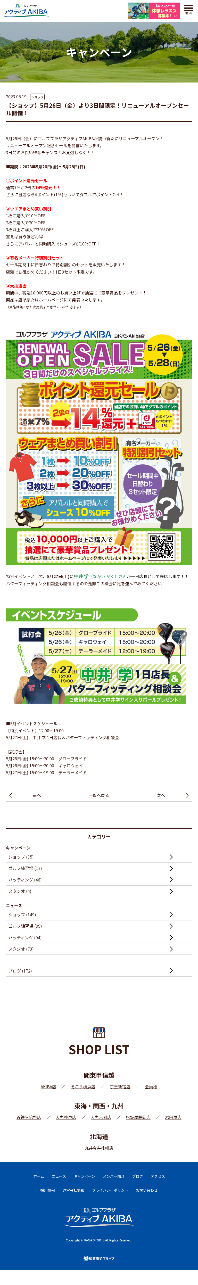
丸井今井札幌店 (99, 1148)
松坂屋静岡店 (138, 1117)
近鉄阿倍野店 (28, 1117)
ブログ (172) (20, 971)
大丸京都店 (101, 1117)
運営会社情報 (73, 1190)
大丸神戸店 (66, 1117)
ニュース (59, 1176)
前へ (37, 795)
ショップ (37, 97)
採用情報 (47, 1190)
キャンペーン (84, 1176)
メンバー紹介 (114, 1176)
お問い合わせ (147, 1190)
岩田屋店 (173, 1117)
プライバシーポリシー (110, 1190)
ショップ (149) (22, 914)
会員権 (151, 1086)
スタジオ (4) (20, 891)
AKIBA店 (48, 1086)
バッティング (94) (25, 937)
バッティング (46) (25, 880)
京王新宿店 (120, 1086)
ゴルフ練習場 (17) (25, 868)
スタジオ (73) (21, 949)
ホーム (38, 1176)
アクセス (158, 1176)
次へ (161, 795)
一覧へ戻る (98, 795)
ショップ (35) (21, 857)
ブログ (137, 1176)
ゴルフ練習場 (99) (25, 926)
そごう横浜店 (83, 1086)
